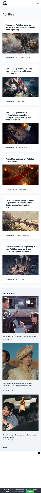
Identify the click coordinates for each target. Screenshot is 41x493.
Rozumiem (30, 491)
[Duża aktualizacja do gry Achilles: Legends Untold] (20, 175)
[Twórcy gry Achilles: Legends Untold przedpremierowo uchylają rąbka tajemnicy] (20, 43)
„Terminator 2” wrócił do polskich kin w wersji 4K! (19, 336)
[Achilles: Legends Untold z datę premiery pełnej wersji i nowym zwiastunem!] (20, 87)
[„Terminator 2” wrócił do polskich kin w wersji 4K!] (20, 314)
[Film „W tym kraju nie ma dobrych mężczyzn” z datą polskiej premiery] (20, 413)
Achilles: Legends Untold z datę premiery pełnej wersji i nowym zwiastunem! (19, 71)
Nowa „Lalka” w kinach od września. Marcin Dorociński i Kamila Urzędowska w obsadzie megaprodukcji (17, 386)
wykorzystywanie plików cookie (15, 491)
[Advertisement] (20, 472)
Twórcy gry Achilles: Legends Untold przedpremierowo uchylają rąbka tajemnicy (20, 27)
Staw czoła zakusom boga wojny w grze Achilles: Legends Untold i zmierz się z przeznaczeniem (20, 249)
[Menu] (38, 3)
